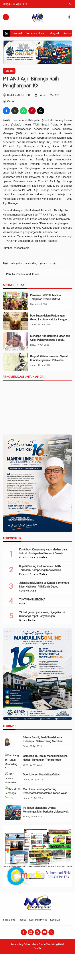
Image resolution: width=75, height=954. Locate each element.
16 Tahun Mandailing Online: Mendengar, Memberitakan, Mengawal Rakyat (45, 811)
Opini (22, 603)
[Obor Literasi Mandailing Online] (13, 777)
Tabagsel (53, 33)
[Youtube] (45, 932)
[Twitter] (51, 932)
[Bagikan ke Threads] (40, 110)
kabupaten (16, 263)
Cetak (10, 101)
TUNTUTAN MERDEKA (32, 599)
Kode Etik (55, 919)
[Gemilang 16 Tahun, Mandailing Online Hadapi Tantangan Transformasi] (13, 760)
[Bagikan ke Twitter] (15, 110)
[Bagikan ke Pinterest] (32, 110)
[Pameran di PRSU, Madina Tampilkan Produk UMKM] (15, 301)
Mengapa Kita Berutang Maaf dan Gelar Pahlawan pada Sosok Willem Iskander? (50, 339)
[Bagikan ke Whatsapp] (23, 110)
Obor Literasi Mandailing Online (41, 774)
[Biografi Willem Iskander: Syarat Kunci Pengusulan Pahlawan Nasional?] (15, 362)
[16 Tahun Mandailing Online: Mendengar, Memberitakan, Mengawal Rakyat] (13, 812)
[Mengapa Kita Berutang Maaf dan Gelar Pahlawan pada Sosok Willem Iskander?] (15, 341)
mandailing (31, 263)
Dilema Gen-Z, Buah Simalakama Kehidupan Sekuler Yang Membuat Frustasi (43, 741)
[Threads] (38, 932)
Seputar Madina (38, 557)
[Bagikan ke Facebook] (6, 110)
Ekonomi (68, 33)
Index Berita (9, 919)
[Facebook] (24, 932)
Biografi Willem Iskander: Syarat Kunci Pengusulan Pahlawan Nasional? (49, 360)
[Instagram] (31, 932)
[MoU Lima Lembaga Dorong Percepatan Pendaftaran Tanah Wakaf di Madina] (13, 793)
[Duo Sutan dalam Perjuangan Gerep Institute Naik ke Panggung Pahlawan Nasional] (15, 321)
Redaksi (22, 919)
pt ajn (53, 263)
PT (26, 133)
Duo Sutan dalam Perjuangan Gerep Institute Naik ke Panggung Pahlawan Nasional (50, 319)
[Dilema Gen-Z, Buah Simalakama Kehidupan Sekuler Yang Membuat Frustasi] (13, 742)
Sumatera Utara (35, 33)
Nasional (17, 33)
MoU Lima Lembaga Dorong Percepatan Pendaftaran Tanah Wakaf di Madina (45, 793)
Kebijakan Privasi (38, 919)
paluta (43, 263)
